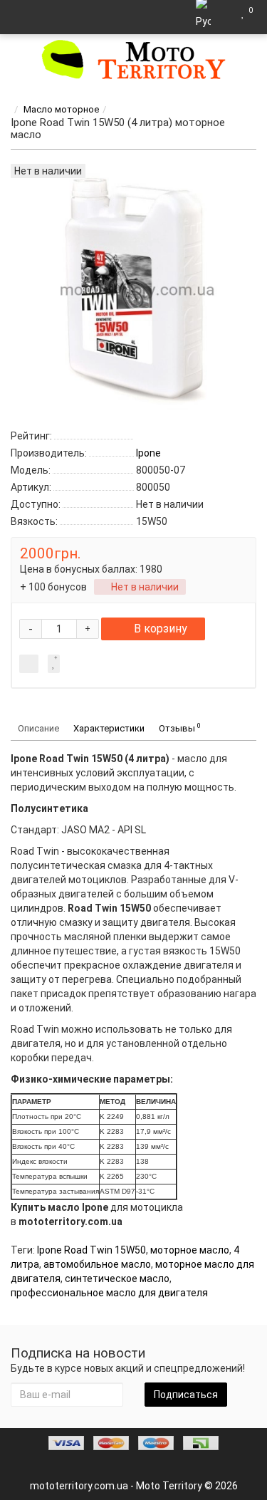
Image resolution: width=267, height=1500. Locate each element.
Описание (38, 728)
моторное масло (189, 1250)
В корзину (160, 628)
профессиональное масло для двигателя (109, 1292)
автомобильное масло (97, 1264)
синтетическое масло (117, 1278)
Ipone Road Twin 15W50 (91, 1250)
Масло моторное (61, 109)
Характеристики (109, 728)
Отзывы (180, 728)
